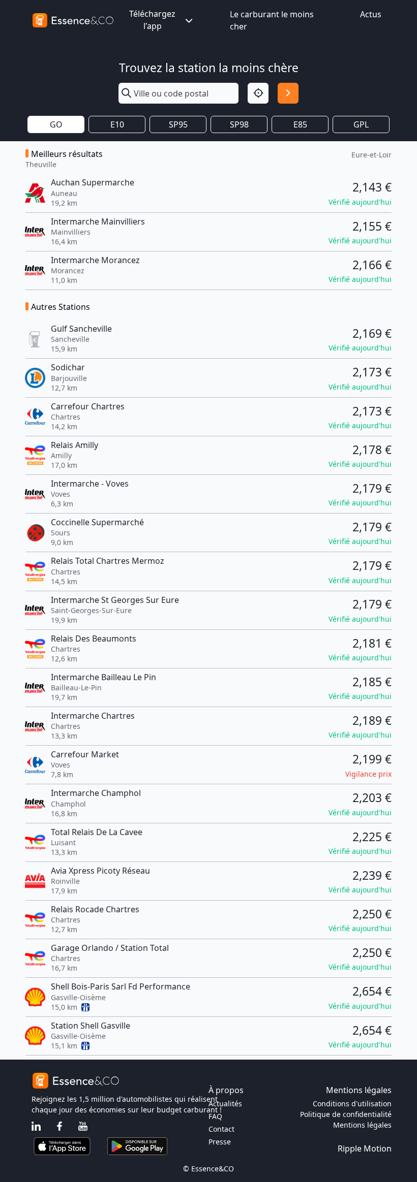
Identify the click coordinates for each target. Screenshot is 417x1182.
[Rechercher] (288, 93)
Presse (219, 1141)
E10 (117, 124)
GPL (361, 124)
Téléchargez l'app (152, 19)
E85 (300, 124)
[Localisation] (258, 93)
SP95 (178, 124)
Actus (370, 14)
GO (56, 124)
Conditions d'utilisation (352, 1103)
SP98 (239, 124)
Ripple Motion (365, 1148)
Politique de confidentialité (346, 1114)
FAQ (215, 1116)
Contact (221, 1129)
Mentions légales (362, 1125)
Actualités (225, 1103)
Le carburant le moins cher (272, 20)
